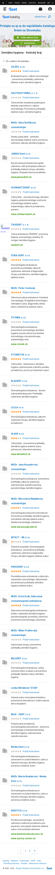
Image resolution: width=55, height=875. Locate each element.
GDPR (33, 861)
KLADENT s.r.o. (19, 381)
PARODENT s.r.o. (20, 566)
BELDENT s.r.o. (19, 658)
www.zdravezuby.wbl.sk (24, 526)
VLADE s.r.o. (17, 433)
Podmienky (24, 861)
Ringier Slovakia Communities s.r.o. (30, 868)
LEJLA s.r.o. (17, 407)
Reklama (14, 861)
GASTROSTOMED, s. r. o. (24, 93)
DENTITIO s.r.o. (19, 810)
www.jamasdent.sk (21, 177)
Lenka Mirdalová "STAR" (24, 687)
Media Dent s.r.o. (20, 746)
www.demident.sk (20, 454)
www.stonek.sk (19, 344)
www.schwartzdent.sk (23, 214)
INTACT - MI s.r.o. (20, 537)
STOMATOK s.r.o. (20, 354)
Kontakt (24, 863)
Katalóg (6, 861)
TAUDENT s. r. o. (20, 224)
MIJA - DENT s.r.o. (21, 714)
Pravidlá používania (11, 863)
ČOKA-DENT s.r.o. (20, 255)
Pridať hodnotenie (31, 71)
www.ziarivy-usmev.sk (23, 838)
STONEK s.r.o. (18, 317)
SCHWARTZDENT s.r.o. (23, 187)
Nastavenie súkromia (37, 863)
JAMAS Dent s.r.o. (21, 153)
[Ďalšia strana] (35, 851)
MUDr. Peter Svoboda (23, 288)
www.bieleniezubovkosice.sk (27, 834)
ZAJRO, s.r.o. (18, 66)
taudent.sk (17, 245)
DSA (39, 861)
